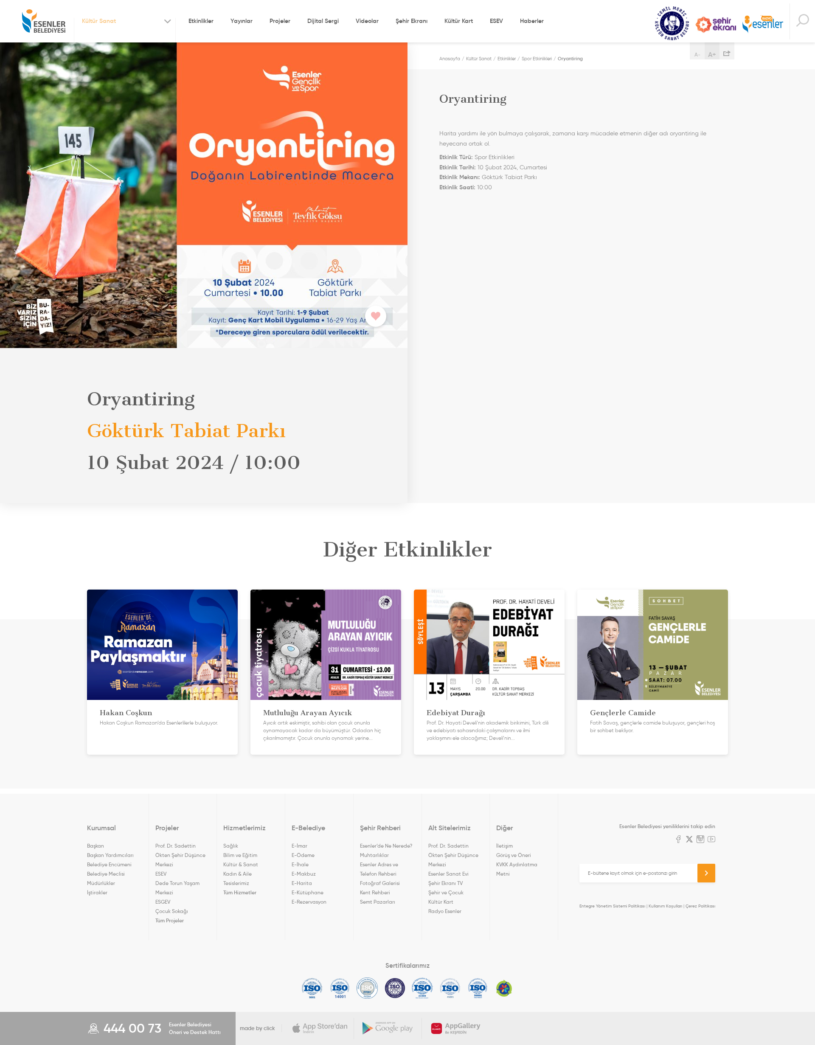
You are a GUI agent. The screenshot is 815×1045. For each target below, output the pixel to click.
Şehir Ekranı (411, 21)
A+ (712, 54)
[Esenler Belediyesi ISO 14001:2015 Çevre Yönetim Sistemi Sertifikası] (339, 988)
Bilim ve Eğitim (240, 855)
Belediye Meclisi (106, 874)
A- (697, 54)
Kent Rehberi (375, 892)
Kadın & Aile (237, 874)
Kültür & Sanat (240, 864)
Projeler (280, 21)
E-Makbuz (304, 874)
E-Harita (302, 883)
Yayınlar (241, 21)
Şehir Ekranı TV (715, 25)
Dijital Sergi (323, 21)
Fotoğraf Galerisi (380, 883)
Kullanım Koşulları (665, 906)
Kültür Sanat (672, 23)
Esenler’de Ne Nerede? (386, 846)
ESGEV (162, 902)
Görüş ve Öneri (513, 855)
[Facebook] (678, 840)
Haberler (532, 21)
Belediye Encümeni (109, 864)
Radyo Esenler (762, 25)
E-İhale (300, 864)
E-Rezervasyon (309, 902)
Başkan (95, 846)
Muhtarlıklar (374, 855)
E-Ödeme (303, 855)
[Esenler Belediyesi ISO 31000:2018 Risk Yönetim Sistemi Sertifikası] (422, 988)
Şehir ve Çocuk (446, 892)
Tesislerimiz (236, 883)
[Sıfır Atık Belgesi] (504, 988)
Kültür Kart (458, 21)
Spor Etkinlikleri (537, 59)
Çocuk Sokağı (171, 911)
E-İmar (299, 846)
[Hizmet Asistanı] (802, 21)
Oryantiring (570, 59)
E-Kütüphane (307, 892)
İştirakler (97, 892)
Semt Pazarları (377, 902)
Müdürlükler (101, 883)
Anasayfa (449, 59)
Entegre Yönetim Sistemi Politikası (612, 906)
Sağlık (230, 846)
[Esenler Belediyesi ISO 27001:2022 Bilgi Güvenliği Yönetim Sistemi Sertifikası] (367, 988)
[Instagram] (700, 840)
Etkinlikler (201, 21)
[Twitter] (689, 840)
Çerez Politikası (700, 906)
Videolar (367, 21)
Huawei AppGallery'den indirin (456, 1028)
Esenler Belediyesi (43, 21)
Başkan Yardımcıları (110, 855)
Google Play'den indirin (388, 1028)
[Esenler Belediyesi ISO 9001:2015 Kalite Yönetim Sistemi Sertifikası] (312, 988)
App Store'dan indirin (320, 1028)
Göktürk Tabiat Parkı (509, 177)
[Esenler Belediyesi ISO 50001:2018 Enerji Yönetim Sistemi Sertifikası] (477, 988)
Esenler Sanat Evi (448, 874)
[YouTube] (711, 840)
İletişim (504, 846)
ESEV (496, 21)
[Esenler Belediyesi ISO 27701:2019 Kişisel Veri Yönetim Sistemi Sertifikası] (395, 988)
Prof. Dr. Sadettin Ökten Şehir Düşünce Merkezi (180, 855)
